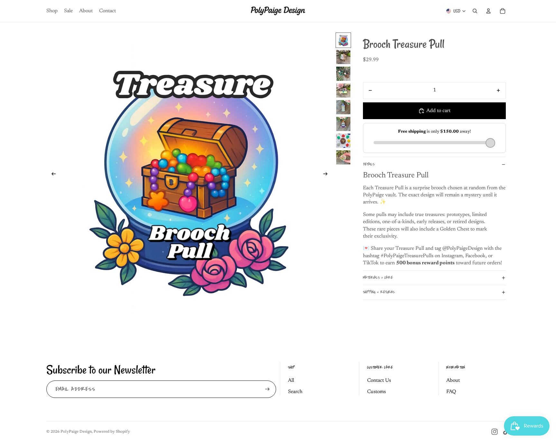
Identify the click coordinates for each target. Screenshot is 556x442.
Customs (376, 391)
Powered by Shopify (112, 432)
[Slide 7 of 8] (343, 141)
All (291, 380)
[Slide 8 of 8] (343, 157)
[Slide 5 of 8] (343, 107)
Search (295, 391)
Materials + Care (378, 278)
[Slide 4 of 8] (343, 90)
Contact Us (379, 380)
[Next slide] (327, 175)
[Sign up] (267, 389)
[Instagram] (494, 432)
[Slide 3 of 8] (343, 74)
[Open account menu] (488, 11)
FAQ (451, 391)
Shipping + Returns (378, 292)
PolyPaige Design (76, 432)
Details (369, 164)
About (453, 380)
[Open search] (475, 11)
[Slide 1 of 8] (343, 40)
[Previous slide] (51, 175)
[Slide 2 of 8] (343, 57)
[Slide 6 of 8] (343, 124)
